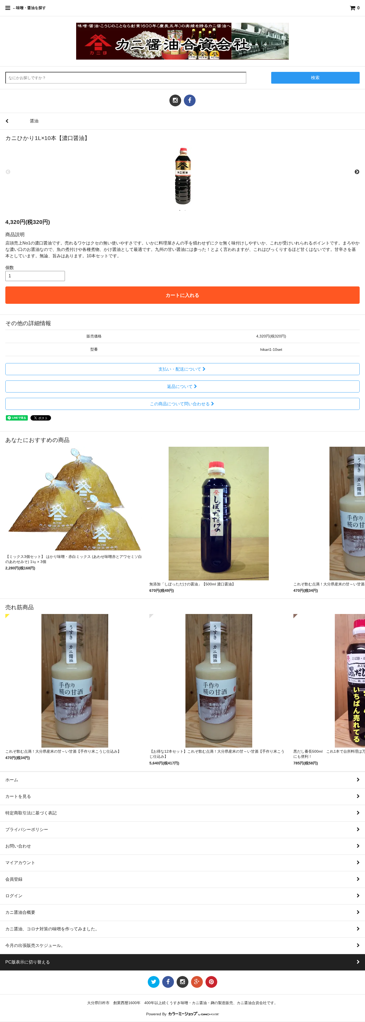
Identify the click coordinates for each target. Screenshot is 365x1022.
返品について (180, 386)
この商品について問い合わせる (180, 404)
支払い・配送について (179, 369)
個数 (9, 267)
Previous (8, 172)
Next (357, 172)
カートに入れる (182, 295)
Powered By (157, 1014)
